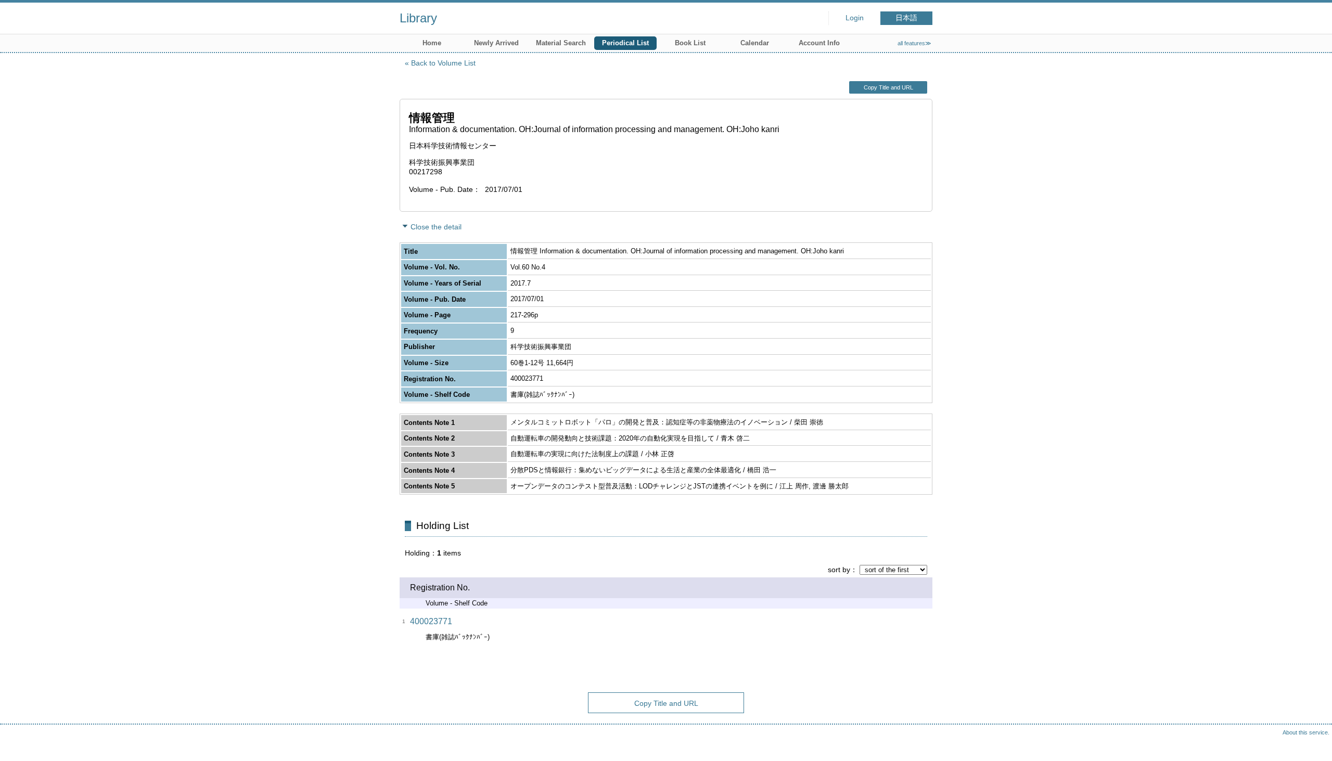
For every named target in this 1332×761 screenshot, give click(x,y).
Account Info (819, 43)
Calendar (754, 43)
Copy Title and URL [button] (888, 87)
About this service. (1306, 732)
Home (431, 43)
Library (418, 18)
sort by (839, 569)
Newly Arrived (496, 43)
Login (855, 18)
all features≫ (914, 43)
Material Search (561, 43)
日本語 (906, 18)
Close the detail (436, 227)
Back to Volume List (443, 63)
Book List (690, 43)
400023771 (431, 621)
